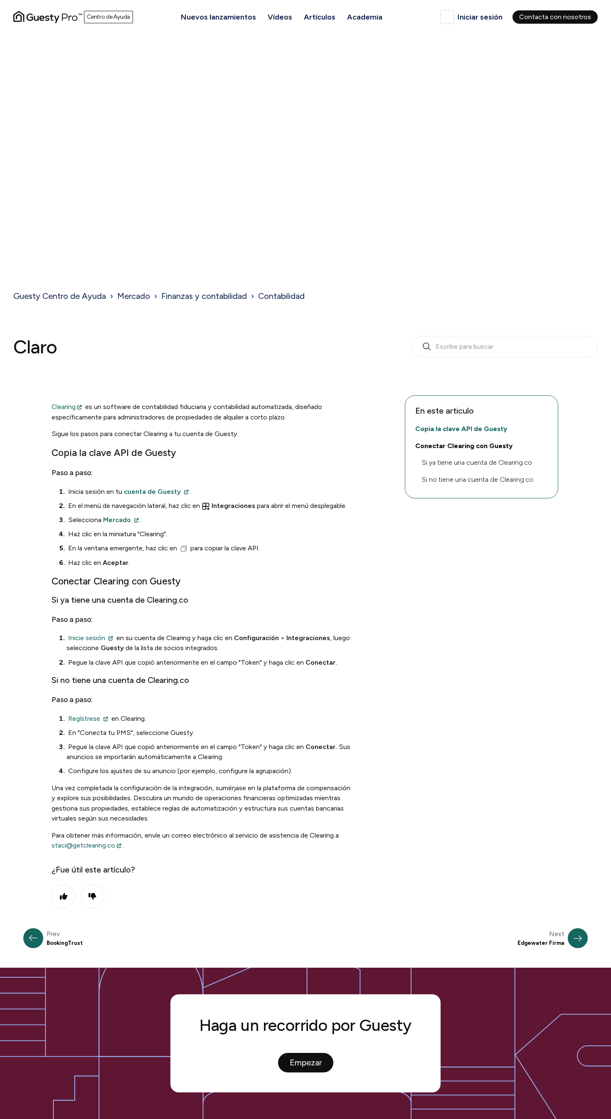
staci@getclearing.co (83, 845)
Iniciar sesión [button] (480, 17)
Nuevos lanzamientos (218, 17)
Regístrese (84, 718)
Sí (64, 896)
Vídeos (280, 17)
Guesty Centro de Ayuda (59, 296)
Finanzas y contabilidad (204, 296)
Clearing (64, 407)
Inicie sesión (86, 638)
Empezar (306, 1062)
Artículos (319, 17)
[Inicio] (47, 17)
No (92, 896)
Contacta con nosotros (555, 17)
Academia (364, 17)
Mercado (133, 296)
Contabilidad (281, 296)
